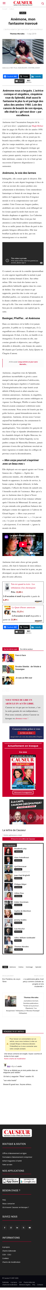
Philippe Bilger (20, 884)
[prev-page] (3, 689)
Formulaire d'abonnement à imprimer (17, 1157)
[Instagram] (11, 1227)
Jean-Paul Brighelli (22, 875)
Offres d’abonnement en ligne (14, 1153)
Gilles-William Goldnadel (24, 938)
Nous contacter (8, 1203)
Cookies (5, 1258)
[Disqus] (23, 1091)
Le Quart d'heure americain (23, 607)
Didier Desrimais (21, 902)
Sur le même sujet (10, 649)
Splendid (38, 967)
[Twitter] (23, 1227)
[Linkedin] (17, 1227)
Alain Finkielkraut (21, 857)
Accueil (4, 9)
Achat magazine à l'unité (12, 1161)
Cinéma (20, 967)
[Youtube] (29, 1227)
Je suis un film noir (23, 678)
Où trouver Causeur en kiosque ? (15, 1207)
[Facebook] (4, 1227)
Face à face (20, 655)
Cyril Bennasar (20, 866)
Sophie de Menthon (22, 911)
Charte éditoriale (9, 1251)
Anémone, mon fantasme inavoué (23, 21)
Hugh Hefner (37, 125)
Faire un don (7, 1164)
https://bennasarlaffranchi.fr (22, 871)
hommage (29, 967)
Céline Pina (19, 893)
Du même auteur (26, 649)
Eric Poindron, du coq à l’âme (11, 980)
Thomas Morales (17, 33)
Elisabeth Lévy (20, 848)
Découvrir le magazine (23, 792)
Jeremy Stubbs (20, 920)
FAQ (4, 1200)
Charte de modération (11, 1262)
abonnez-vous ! (21, 718)
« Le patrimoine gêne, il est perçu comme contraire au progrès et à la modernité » (33, 983)
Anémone (13, 967)
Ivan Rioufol (19, 929)
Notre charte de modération (15, 1059)
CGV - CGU (6, 1254)
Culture (11, 9)
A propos (6, 1247)
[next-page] (7, 689)
